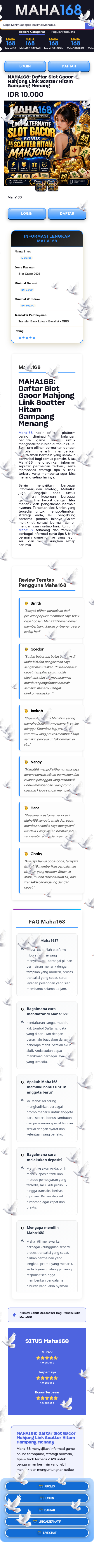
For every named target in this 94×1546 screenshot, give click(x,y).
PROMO (50, 1485)
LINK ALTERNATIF (50, 1520)
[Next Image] (86, 144)
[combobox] (42, 24)
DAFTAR (69, 66)
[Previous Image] (7, 144)
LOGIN (25, 66)
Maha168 (26, 433)
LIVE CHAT (49, 1533)
